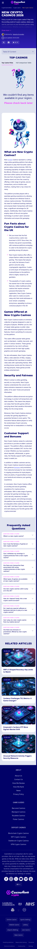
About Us (18, 791)
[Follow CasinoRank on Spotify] (25, 897)
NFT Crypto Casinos (18, 852)
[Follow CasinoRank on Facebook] (6, 897)
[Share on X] (4, 42)
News (18, 806)
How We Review (18, 799)
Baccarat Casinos (18, 824)
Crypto (10, 160)
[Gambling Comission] (8, 922)
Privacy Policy (18, 810)
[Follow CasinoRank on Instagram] (11, 897)
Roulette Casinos (18, 831)
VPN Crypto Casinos (18, 860)
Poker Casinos (18, 835)
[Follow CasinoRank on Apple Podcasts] (30, 897)
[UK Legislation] (20, 922)
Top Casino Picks (7, 63)
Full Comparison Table (23, 63)
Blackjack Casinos (18, 827)
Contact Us (18, 795)
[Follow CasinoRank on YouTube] (20, 897)
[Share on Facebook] (9, 42)
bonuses (17, 467)
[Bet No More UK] (12, 927)
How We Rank (18, 802)
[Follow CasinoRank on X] (16, 897)
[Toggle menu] (3, 3)
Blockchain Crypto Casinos (18, 849)
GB (17, 902)
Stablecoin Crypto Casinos (18, 856)
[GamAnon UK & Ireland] (18, 927)
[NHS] (29, 922)
